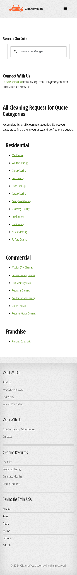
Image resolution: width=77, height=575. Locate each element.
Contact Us (7, 437)
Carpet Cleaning (19, 193)
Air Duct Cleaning (19, 232)
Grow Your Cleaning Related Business (19, 429)
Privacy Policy (8, 397)
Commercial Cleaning (12, 476)
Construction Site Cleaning (23, 298)
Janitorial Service (19, 306)
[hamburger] (65, 8)
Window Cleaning (20, 163)
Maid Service (17, 155)
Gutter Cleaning (19, 170)
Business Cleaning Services (23, 275)
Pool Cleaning (18, 224)
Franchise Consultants (21, 341)
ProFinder (7, 462)
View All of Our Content (13, 404)
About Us (7, 382)
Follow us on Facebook (13, 82)
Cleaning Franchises (11, 484)
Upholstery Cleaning (20, 209)
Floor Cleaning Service (21, 283)
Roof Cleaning (18, 178)
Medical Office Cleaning (22, 267)
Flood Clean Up (18, 186)
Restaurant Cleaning (20, 290)
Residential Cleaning (12, 469)
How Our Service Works (13, 389)
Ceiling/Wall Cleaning (21, 201)
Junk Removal (18, 216)
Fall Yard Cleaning (19, 239)
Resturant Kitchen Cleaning (23, 313)
